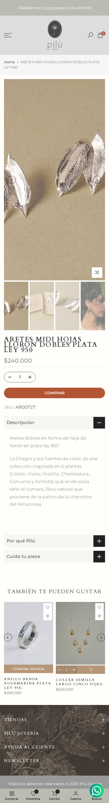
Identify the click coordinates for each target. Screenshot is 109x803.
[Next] (97, 180)
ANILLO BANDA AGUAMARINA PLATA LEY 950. (27, 683)
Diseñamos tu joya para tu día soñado (55, 7)
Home (9, 62)
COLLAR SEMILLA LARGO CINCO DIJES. (80, 682)
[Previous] (12, 180)
